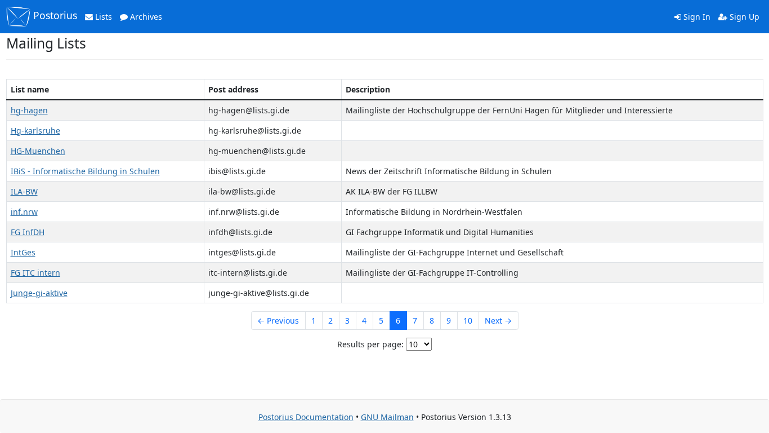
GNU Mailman (387, 417)
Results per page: (370, 344)
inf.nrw (24, 211)
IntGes (23, 252)
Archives (145, 16)
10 (467, 320)
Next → (498, 320)
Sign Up (743, 16)
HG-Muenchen (38, 150)
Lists (102, 16)
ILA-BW (24, 191)
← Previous (278, 320)
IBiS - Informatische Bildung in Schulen (85, 171)
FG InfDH (27, 232)
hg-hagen (29, 110)
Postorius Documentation (306, 417)
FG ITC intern (35, 272)
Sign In (695, 16)
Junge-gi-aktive (39, 293)
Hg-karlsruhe (35, 130)
